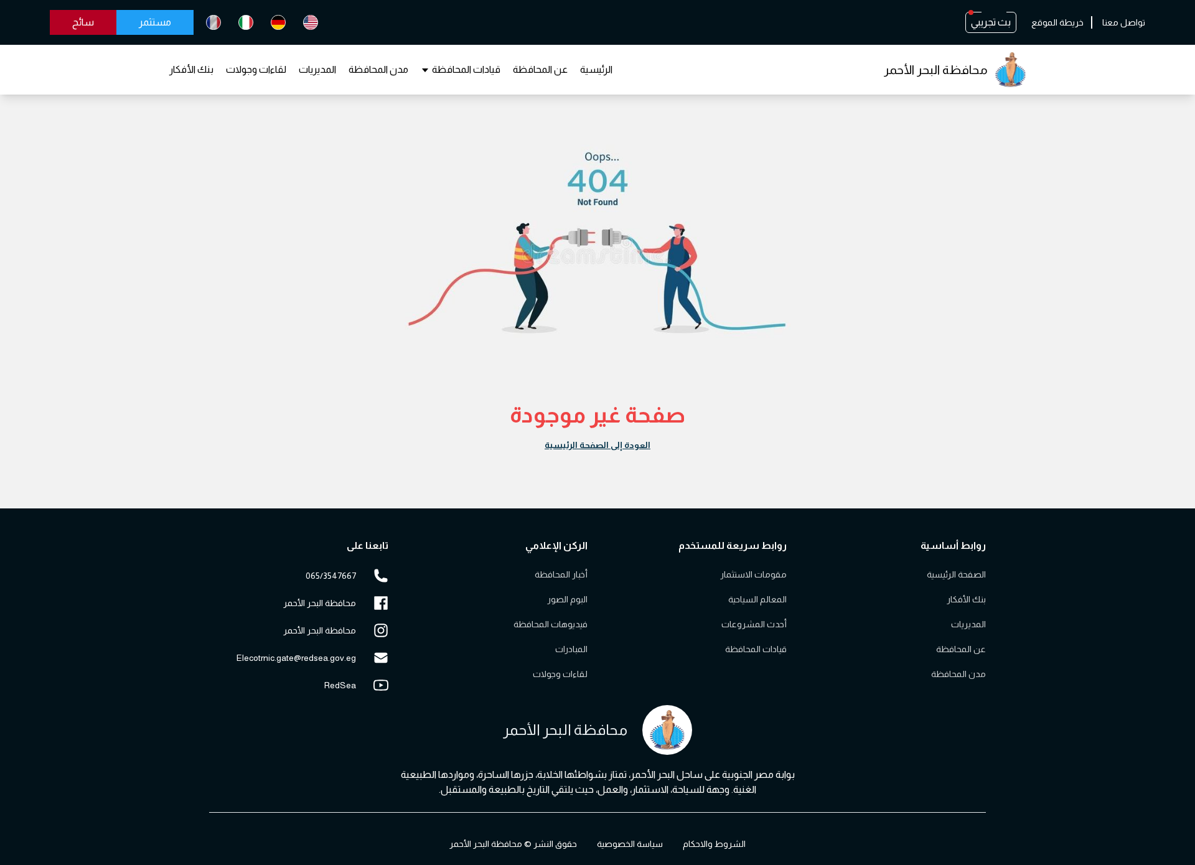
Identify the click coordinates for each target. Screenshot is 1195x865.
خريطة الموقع (1057, 22)
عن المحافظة (540, 69)
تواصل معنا (1123, 22)
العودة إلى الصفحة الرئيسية (597, 445)
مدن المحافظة (378, 69)
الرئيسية (596, 69)
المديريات (317, 69)
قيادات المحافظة (466, 69)
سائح (83, 22)
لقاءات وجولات (256, 69)
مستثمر (155, 22)
